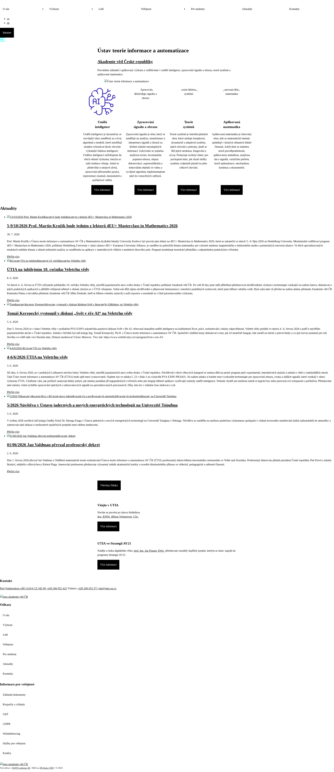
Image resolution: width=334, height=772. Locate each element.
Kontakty (294, 8)
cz (8, 18)
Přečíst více (13, 256)
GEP (5, 714)
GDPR (6, 723)
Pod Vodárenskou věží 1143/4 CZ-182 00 (23, 588)
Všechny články (109, 485)
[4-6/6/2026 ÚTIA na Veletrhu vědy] (32, 348)
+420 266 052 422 (56, 588)
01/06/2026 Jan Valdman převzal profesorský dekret (53, 444)
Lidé (101, 8)
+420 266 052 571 (87, 588)
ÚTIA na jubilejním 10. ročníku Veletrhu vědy (48, 269)
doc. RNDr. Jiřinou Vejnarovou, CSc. (118, 516)
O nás (6, 8)
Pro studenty (198, 8)
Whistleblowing (11, 733)
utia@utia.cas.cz (107, 588)
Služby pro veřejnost (14, 743)
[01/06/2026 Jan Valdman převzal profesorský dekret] (41, 435)
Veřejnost (146, 8)
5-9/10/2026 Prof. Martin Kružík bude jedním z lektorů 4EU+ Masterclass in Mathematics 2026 (92, 225)
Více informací (102, 189)
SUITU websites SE (21, 768)
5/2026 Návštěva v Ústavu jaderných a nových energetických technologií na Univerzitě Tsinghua (92, 405)
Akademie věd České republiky (125, 61)
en (8, 22)
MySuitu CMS (47, 768)
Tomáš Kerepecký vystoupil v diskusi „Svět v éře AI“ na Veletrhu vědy (69, 313)
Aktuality (247, 8)
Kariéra (7, 753)
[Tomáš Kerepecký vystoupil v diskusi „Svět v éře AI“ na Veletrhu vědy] (73, 304)
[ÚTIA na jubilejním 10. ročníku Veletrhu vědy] (46, 260)
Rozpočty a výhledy (14, 704)
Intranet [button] (7, 32)
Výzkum (54, 8)
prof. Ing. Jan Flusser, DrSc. (149, 550)
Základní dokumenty (14, 694)
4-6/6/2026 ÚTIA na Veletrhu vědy (37, 357)
